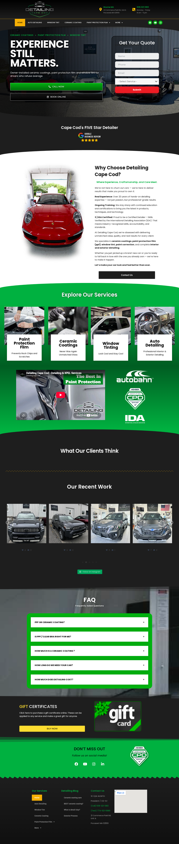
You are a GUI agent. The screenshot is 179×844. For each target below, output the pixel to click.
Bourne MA (109, 7)
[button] (7, 522)
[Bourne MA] (100, 9)
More (117, 22)
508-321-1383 (103, 805)
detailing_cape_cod (26, 506)
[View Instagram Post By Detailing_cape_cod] (43, 540)
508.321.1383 (143, 7)
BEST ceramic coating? (73, 804)
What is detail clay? (72, 810)
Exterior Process (71, 816)
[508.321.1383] (133, 9)
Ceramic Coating (73, 22)
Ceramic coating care (73, 798)
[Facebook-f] (150, 23)
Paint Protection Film (97, 22)
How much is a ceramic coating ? (55, 650)
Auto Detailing (35, 22)
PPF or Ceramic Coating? (50, 622)
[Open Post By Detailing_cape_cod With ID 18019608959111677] (110, 523)
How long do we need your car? (54, 665)
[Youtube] (155, 23)
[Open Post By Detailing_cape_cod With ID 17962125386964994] (68, 523)
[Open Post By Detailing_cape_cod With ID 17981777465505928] (152, 523)
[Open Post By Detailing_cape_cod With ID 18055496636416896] (26, 523)
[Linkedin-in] (102, 764)
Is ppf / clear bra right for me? (53, 636)
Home (20, 22)
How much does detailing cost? (54, 679)
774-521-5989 (103, 810)
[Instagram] (160, 23)
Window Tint (53, 22)
